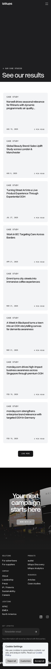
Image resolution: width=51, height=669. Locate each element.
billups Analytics (36, 568)
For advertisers (9, 560)
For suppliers (8, 564)
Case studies (34, 583)
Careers (6, 595)
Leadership (7, 579)
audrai (31, 560)
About (5, 575)
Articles (31, 579)
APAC (5, 606)
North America (9, 614)
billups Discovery (36, 564)
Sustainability (8, 591)
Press (5, 583)
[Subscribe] (36, 632)
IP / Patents (8, 587)
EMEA (5, 610)
